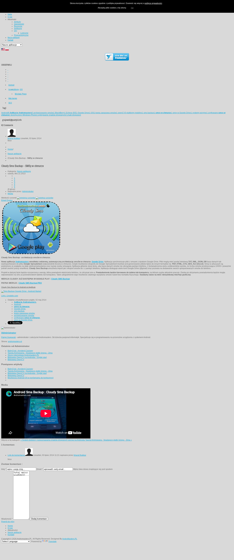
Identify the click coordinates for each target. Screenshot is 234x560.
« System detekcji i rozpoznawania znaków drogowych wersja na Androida (53, 440)
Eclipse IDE (71, 113)
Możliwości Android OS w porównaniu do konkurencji (30, 378)
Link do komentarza (16, 455)
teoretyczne (16, 115)
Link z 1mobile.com (9, 296)
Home (10, 149)
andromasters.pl (15, 341)
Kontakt (11, 535)
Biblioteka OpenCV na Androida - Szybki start (27, 357)
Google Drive (84, 113)
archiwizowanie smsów (44, 113)
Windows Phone (20, 94)
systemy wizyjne (200, 113)
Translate (52, 541)
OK (132, 8)
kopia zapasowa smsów (106, 113)
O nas (10, 528)
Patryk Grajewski (8, 337)
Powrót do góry (7, 522)
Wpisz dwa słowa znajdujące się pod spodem (93, 469)
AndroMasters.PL (69, 539)
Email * (40, 469)
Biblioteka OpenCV (16, 360)
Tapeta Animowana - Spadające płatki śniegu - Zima (30, 353)
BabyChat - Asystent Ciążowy (20, 351)
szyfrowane (27, 318)
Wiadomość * (7, 519)
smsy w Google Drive (182, 113)
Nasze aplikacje (14, 154)
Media (10, 194)
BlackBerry (60, 113)
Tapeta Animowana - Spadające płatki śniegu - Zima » (108, 440)
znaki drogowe (74, 115)
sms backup (149, 113)
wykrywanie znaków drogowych (52, 115)
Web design (12, 98)
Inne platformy (13, 89)
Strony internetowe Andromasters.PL (23, 355)
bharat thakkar (14, 138)
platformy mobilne (135, 113)
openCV (122, 113)
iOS (21, 89)
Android (11, 85)
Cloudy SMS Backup (60, 279)
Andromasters (22, 262)
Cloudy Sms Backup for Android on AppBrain (18, 287)
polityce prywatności (153, 3)
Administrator (28, 191)
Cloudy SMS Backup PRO (30, 283)
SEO (10, 103)
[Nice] (12, 136)
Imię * (3, 469)
